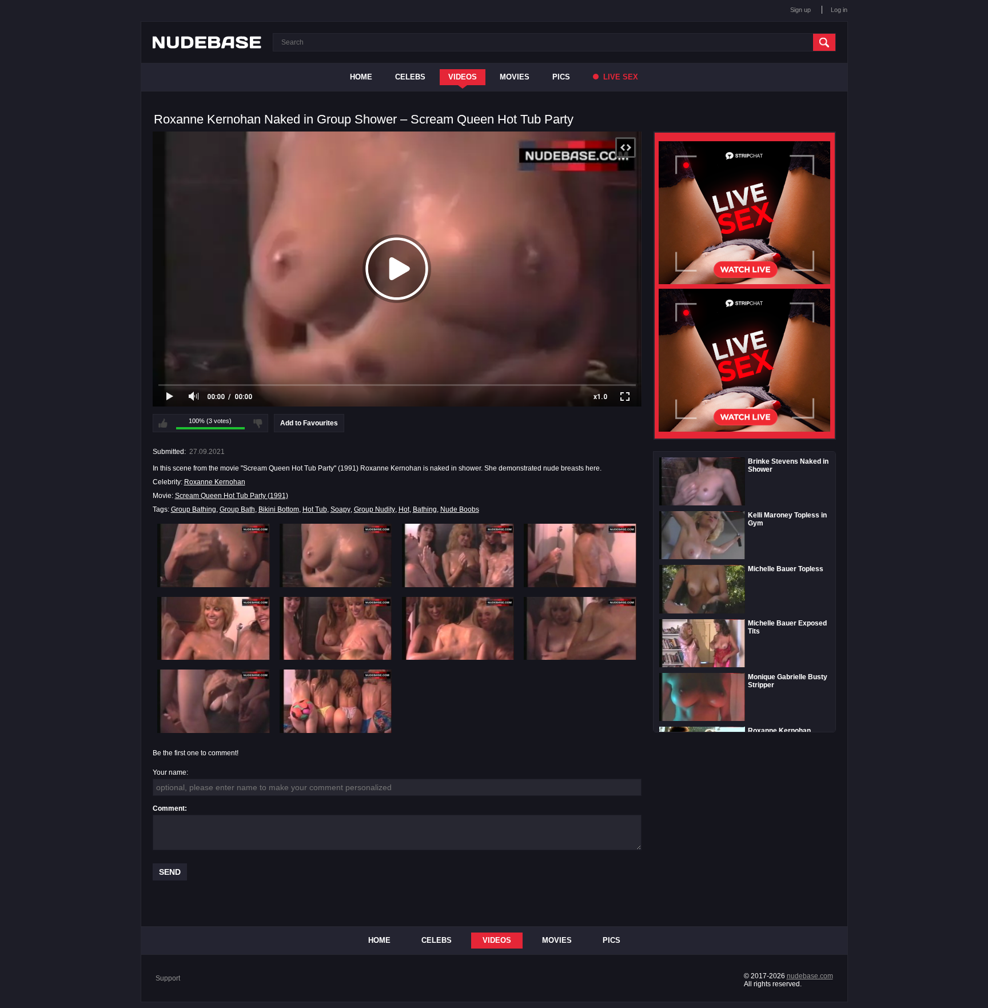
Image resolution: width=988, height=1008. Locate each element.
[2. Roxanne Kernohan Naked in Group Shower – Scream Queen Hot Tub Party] (336, 555)
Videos (462, 77)
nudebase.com (810, 976)
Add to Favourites (309, 423)
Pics (561, 77)
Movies (514, 77)
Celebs (410, 77)
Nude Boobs (459, 509)
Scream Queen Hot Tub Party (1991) (231, 496)
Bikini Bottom (278, 509)
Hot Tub (314, 509)
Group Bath (237, 509)
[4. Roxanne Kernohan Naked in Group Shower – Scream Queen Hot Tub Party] (580, 555)
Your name (169, 772)
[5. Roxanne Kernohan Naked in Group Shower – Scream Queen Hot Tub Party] (213, 628)
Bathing (425, 509)
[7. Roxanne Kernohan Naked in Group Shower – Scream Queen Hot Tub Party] (458, 628)
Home (361, 77)
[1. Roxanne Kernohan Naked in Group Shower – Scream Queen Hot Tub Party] (213, 555)
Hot (404, 509)
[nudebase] (207, 42)
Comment (169, 808)
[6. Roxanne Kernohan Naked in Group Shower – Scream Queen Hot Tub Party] (336, 628)
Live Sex (619, 77)
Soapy (340, 509)
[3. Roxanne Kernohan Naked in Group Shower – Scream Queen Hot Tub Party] (458, 555)
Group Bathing (193, 509)
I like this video (163, 423)
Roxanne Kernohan (214, 482)
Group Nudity (374, 509)
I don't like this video (258, 423)
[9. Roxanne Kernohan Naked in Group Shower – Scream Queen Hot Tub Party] (213, 701)
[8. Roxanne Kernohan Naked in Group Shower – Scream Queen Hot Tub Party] (580, 628)
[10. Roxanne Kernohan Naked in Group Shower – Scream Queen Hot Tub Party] (336, 701)
